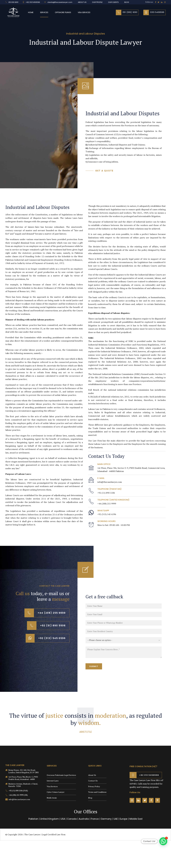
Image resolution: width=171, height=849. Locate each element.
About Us (92, 775)
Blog (90, 797)
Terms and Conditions (97, 792)
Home (30, 12)
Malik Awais (52, 797)
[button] (163, 841)
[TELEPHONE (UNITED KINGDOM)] (91, 502)
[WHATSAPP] (91, 513)
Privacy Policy (94, 786)
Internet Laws (53, 780)
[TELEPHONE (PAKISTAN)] (91, 491)
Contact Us (93, 780)
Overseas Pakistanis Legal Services (61, 775)
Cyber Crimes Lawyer (55, 792)
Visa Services (84, 12)
